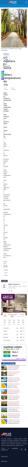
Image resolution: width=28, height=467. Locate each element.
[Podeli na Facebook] (4, 266)
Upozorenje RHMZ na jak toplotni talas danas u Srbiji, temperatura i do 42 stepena (14, 404)
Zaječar (6, 270)
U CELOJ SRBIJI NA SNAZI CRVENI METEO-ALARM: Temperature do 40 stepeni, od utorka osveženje (13, 410)
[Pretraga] (26, 2)
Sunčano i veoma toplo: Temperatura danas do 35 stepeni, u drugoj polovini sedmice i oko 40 (14, 422)
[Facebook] (9, 291)
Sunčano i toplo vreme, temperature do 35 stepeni (14, 392)
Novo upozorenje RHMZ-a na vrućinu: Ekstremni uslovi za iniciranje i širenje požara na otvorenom (13, 386)
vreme (5, 275)
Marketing (4, 461)
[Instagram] (11, 291)
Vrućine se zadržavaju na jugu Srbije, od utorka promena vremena (13, 398)
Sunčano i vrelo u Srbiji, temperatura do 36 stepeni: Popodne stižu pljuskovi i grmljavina (14, 380)
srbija (5, 272)
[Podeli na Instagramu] (6, 266)
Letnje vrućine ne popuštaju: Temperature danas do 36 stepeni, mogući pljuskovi (13, 374)
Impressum (4, 456)
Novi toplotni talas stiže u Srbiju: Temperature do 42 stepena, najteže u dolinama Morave (14, 416)
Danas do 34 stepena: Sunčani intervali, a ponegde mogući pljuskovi (13, 368)
